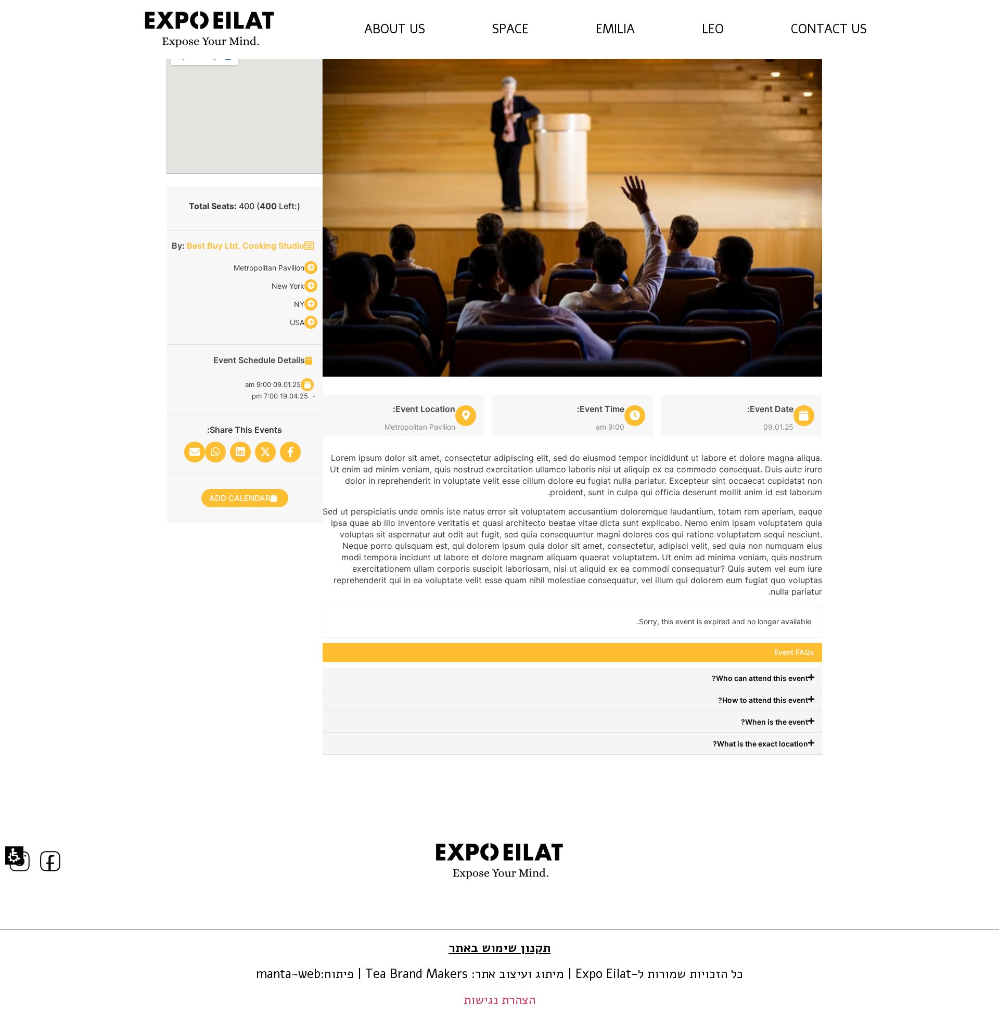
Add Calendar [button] (240, 498)
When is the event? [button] (774, 721)
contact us (845, 29)
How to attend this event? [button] (763, 700)
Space (510, 29)
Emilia (615, 29)
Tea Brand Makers (416, 973)
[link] (209, 29)
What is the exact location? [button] (760, 743)
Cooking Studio (273, 245)
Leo (713, 29)
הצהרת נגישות (499, 1000)
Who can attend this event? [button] (760, 678)
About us (394, 29)
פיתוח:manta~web (305, 973)
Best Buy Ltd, (214, 245)
